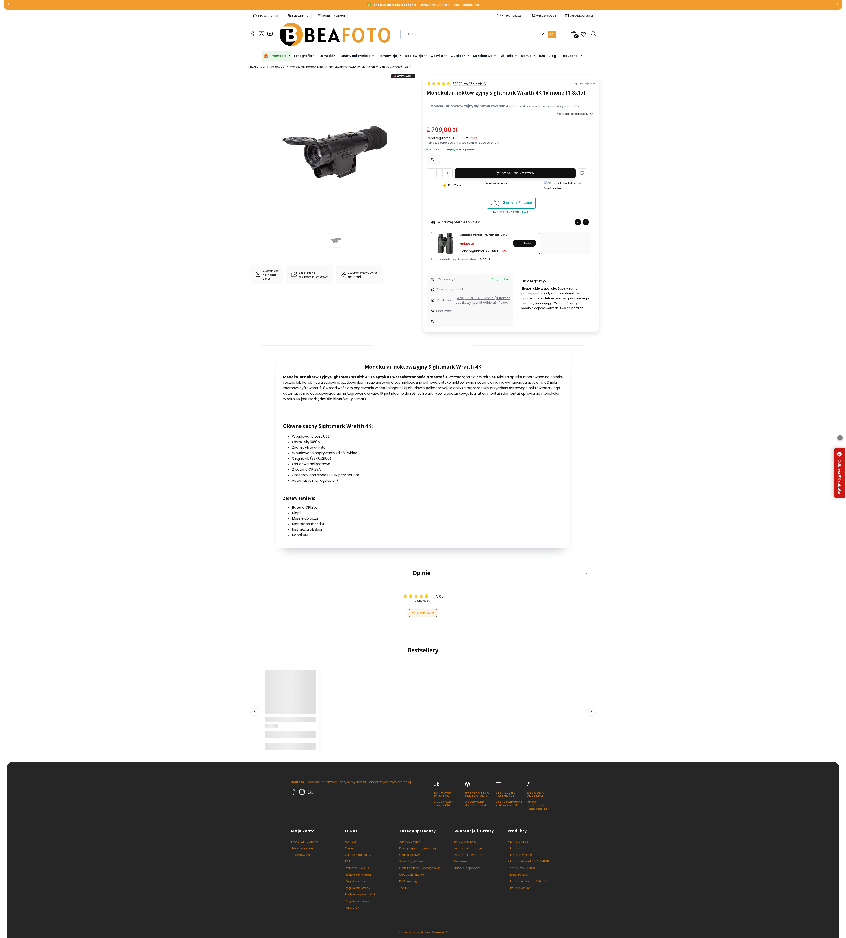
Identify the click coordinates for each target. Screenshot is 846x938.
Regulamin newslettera (362, 901)
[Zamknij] (840, 437)
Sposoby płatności (412, 861)
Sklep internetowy (421, 932)
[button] (552, 34)
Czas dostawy (409, 855)
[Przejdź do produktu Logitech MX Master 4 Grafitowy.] (290, 696)
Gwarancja (461, 861)
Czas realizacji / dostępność (420, 868)
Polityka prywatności (360, 894)
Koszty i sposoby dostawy (417, 848)
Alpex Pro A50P (518, 875)
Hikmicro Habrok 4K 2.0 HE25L (529, 861)
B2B (347, 861)
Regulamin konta (357, 881)
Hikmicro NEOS (518, 842)
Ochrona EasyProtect (468, 855)
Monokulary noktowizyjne (306, 67)
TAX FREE (405, 888)
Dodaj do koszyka (517, 173)
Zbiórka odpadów (466, 868)
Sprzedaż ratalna (411, 875)
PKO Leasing (408, 881)
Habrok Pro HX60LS (521, 868)
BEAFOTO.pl (257, 67)
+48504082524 (512, 15)
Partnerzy (352, 908)
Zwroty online (463, 842)
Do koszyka (290, 746)
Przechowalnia (301, 855)
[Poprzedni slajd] (578, 222)
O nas (349, 848)
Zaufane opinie (356, 855)
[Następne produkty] (591, 711)
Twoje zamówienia (304, 842)
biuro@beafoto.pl (581, 15)
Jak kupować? (409, 842)
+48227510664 (546, 15)
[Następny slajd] (586, 222)
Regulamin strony (357, 888)
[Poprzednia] (8, 5)
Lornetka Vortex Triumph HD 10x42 (483, 235)
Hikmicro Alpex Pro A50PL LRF (528, 881)
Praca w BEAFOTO (358, 868)
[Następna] (838, 5)
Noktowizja (277, 67)
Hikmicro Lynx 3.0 (520, 855)
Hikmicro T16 (516, 848)
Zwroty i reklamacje (467, 848)
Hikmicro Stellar (519, 888)
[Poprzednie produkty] (254, 711)
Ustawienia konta (303, 848)
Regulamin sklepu (358, 875)
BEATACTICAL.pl (268, 15)
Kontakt (350, 842)
